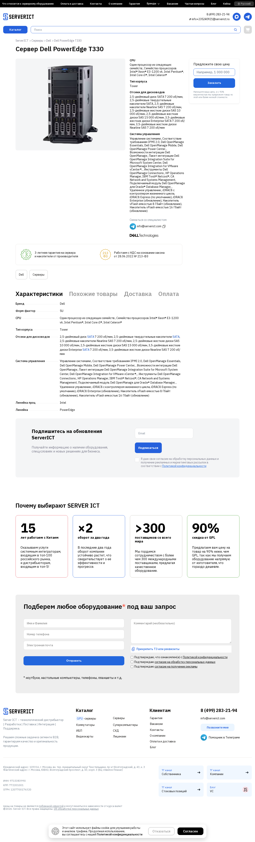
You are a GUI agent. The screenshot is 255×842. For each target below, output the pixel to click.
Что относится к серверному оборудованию (28, 3)
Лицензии (119, 736)
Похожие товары (93, 293)
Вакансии (172, 3)
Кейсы (226, 3)
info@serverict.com (213, 718)
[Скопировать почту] (190, 19)
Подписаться (148, 448)
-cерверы (86, 718)
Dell (21, 274)
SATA (90, 337)
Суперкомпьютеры (125, 725)
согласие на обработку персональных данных (185, 662)
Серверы (38, 274)
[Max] (237, 17)
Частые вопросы (194, 3)
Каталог (15, 29)
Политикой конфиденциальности (184, 466)
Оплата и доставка (72, 3)
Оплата (168, 293)
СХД (116, 730)
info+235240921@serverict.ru (211, 19)
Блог (213, 3)
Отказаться (161, 831)
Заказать (214, 83)
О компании (115, 3)
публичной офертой (51, 806)
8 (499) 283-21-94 (218, 14)
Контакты (96, 3)
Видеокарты (84, 736)
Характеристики (39, 293)
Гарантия (134, 3)
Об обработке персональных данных (76, 808)
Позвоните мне (218, 727)
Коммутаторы (85, 725)
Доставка (138, 293)
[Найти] (237, 29)
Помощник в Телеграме (224, 737)
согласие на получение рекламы (176, 666)
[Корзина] (248, 30)
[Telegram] (248, 17)
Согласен (190, 831)
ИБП (79, 730)
